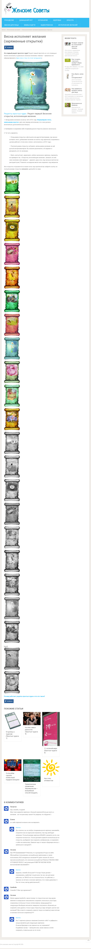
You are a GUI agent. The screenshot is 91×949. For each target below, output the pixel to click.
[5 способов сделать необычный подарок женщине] (12, 765)
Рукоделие (9, 20)
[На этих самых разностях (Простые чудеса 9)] (32, 718)
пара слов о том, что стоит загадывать (29, 58)
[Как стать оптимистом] (51, 767)
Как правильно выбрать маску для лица (77, 90)
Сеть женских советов (6, 944)
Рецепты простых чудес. (15, 114)
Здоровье (57, 20)
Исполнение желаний (67, 25)
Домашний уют (26, 20)
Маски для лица (11, 25)
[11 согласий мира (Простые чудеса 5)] (51, 729)
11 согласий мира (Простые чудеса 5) (50, 750)
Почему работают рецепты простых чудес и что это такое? (24, 696)
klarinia (18, 827)
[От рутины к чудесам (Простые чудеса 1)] (12, 720)
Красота (70, 20)
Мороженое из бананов (77, 104)
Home (3, 29)
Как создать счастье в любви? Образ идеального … (77, 61)
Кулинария (43, 20)
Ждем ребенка (47, 25)
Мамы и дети (29, 25)
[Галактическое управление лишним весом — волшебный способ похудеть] (32, 770)
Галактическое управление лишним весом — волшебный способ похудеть (31, 788)
